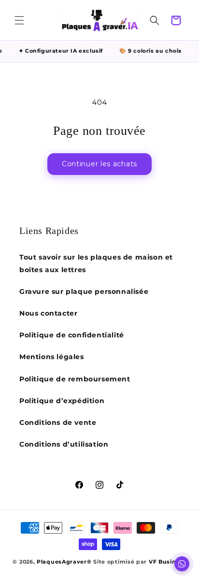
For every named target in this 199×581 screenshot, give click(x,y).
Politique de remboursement (74, 379)
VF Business (167, 561)
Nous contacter (48, 313)
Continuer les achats (99, 164)
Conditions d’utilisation (63, 444)
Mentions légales (51, 356)
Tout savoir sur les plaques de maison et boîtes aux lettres (96, 263)
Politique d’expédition (61, 400)
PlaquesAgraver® (64, 561)
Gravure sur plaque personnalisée (83, 291)
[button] (19, 20)
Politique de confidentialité (71, 335)
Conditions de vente (57, 422)
